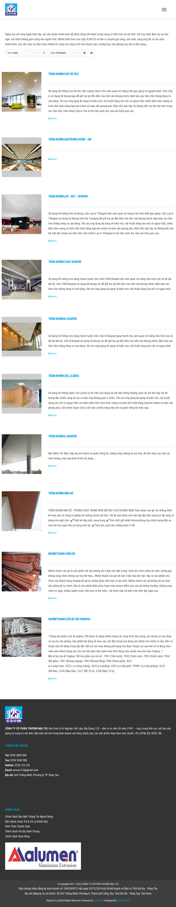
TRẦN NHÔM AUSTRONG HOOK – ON (69, 139)
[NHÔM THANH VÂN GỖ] (21, 571)
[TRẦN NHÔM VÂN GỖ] (21, 511)
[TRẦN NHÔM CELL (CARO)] (21, 393)
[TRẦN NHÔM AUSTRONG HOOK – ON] (21, 157)
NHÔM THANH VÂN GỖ (61, 554)
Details (54, 118)
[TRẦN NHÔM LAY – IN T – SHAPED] (21, 214)
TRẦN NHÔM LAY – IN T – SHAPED (68, 196)
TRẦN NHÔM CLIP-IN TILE (63, 74)
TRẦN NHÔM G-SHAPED (62, 436)
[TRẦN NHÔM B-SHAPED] (21, 336)
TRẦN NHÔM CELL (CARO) (63, 376)
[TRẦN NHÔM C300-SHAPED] (21, 279)
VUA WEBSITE (123, 900)
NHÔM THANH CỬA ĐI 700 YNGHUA (69, 619)
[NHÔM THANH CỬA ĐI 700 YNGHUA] (21, 637)
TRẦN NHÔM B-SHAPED (62, 319)
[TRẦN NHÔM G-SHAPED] (21, 454)
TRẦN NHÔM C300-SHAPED (64, 262)
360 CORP (98, 900)
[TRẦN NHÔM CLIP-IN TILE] (21, 92)
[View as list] (91, 53)
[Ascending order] (44, 52)
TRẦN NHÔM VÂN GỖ (60, 493)
